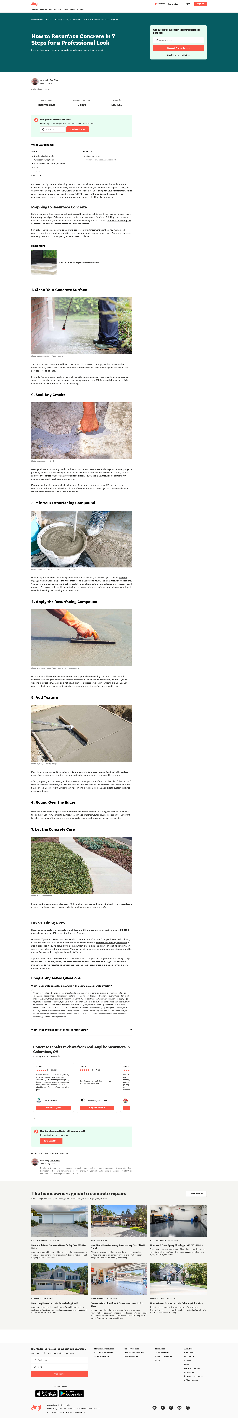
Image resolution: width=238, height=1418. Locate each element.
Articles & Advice (77, 10)
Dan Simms (55, 80)
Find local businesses (103, 1352)
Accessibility (54, 1409)
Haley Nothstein (39, 1241)
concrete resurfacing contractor (111, 942)
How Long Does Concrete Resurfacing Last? (54, 1303)
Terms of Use (52, 1405)
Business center (131, 1356)
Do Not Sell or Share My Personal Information (82, 1408)
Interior (35, 10)
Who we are (189, 1356)
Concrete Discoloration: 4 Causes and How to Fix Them (117, 1305)
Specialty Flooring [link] (62, 19)
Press (186, 1364)
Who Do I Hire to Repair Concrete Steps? (79, 262)
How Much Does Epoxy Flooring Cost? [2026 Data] (176, 1245)
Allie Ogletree (157, 1299)
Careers (187, 1360)
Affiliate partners (191, 1380)
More (66, 10)
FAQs (157, 1360)
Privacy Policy (65, 1405)
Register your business (134, 1352)
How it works (189, 1352)
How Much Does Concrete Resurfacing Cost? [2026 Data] (58, 1247)
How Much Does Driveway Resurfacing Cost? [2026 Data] (118, 1247)
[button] (34, 1119)
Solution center (162, 1352)
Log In (187, 3)
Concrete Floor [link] (77, 19)
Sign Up (200, 3)
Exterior (43, 10)
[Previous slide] (34, 1118)
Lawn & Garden (55, 10)
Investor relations (192, 1368)
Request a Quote (53, 1107)
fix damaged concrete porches (99, 949)
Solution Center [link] (37, 19)
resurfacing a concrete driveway (80, 587)
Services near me (101, 1356)
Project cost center (163, 1356)
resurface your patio (45, 190)
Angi (93, 1241)
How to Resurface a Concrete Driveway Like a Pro (176, 1303)
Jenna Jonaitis (98, 1299)
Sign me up (59, 1374)
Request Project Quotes (178, 48)
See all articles (196, 1193)
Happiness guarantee (193, 1376)
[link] (53, 1087)
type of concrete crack (83, 485)
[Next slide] (40, 1118)
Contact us (189, 1372)
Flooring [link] (49, 19)
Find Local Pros (77, 129)
